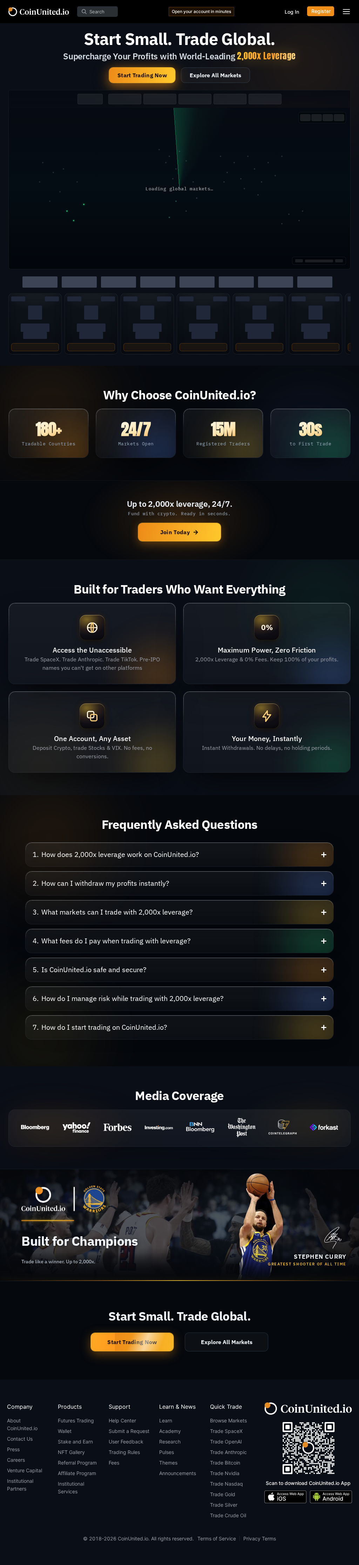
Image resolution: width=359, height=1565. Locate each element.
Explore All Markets (215, 75)
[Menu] (346, 11)
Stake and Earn (75, 1442)
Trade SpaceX (226, 1431)
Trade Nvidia (224, 1473)
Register (321, 11)
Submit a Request (129, 1431)
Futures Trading (76, 1420)
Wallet (65, 1431)
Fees (114, 1463)
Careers (16, 1460)
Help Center (122, 1420)
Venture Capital (24, 1470)
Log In (292, 12)
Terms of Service (216, 1538)
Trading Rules (124, 1452)
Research (170, 1442)
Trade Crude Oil (228, 1515)
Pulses (166, 1452)
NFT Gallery (71, 1452)
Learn (165, 1420)
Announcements (177, 1473)
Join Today (179, 532)
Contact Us (20, 1439)
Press (13, 1449)
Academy (170, 1431)
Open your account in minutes (201, 11)
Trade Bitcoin (225, 1463)
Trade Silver (223, 1505)
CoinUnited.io (38, 11)
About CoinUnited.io (22, 1424)
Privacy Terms (259, 1538)
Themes (168, 1463)
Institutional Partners (20, 1485)
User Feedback (126, 1442)
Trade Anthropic (228, 1452)
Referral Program (77, 1463)
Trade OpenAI (226, 1442)
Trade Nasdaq (226, 1484)
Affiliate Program (77, 1473)
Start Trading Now (142, 75)
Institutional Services (71, 1487)
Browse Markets (228, 1420)
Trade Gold (222, 1494)
